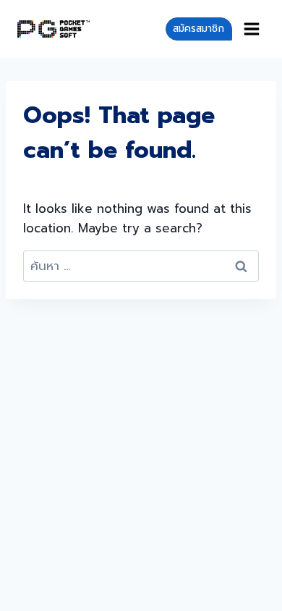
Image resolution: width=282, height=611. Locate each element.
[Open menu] (252, 28)
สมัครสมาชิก (198, 28)
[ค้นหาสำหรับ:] (141, 265)
